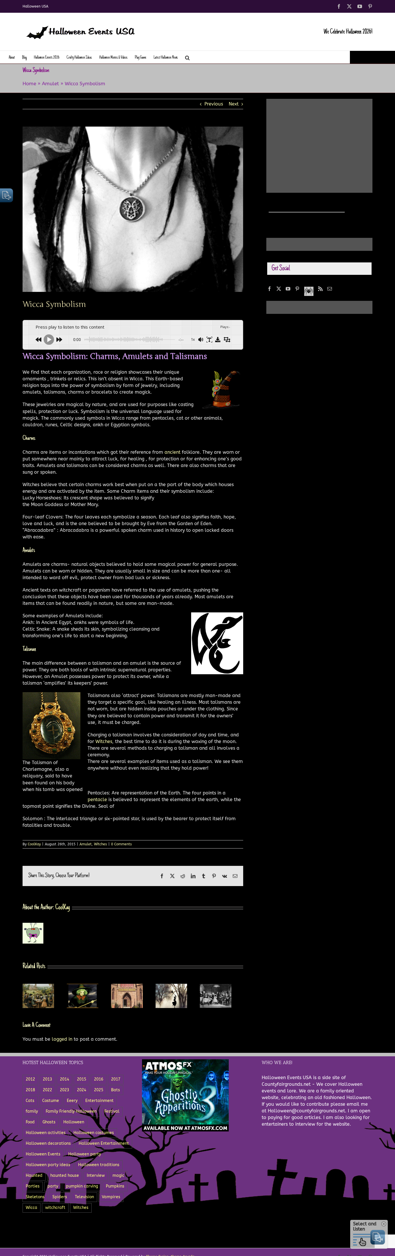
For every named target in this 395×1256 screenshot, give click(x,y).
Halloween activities (46, 1134)
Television (84, 1198)
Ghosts (49, 1123)
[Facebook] (269, 288)
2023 (64, 1091)
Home (29, 83)
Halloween (73, 1123)
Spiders (59, 1198)
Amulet (50, 83)
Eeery (72, 1102)
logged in (62, 1041)
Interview (96, 1177)
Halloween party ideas (48, 1166)
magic (118, 1177)
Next (234, 104)
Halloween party (84, 1155)
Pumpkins (115, 1187)
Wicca (31, 1209)
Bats (115, 1091)
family (32, 1113)
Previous (213, 104)
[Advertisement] (316, 139)
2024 (81, 1091)
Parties (33, 1187)
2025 (98, 1091)
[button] (187, 57)
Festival (111, 1113)
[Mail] (329, 288)
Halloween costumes (93, 1134)
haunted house (64, 1177)
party (52, 1187)
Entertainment (99, 1102)
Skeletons (35, 1198)
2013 (47, 1081)
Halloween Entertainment (104, 1145)
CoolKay (34, 844)
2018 (30, 1091)
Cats (30, 1102)
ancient (173, 452)
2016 (98, 1081)
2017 (115, 1081)
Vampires (111, 1198)
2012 (30, 1081)
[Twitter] (278, 288)
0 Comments (121, 844)
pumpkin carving (82, 1187)
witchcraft (55, 1209)
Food (30, 1123)
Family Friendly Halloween (71, 1113)
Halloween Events (43, 1155)
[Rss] (320, 288)
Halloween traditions (98, 1166)
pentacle (98, 799)
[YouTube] (288, 288)
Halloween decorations (48, 1145)
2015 (81, 1081)
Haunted (34, 1177)
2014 (64, 1081)
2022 (47, 1091)
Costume (50, 1102)
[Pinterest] (297, 288)
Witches (103, 741)
